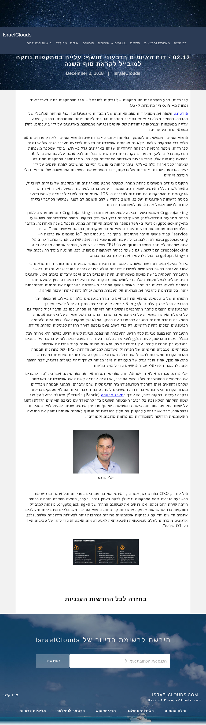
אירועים (103, 43)
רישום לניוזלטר (39, 43)
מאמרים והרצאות (157, 43)
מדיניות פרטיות (33, 711)
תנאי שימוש (106, 711)
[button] (122, 43)
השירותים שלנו (140, 711)
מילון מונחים (176, 711)
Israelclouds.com (175, 695)
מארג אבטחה (112, 395)
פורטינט (181, 113)
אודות (74, 43)
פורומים (88, 43)
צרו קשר (10, 695)
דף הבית (180, 43)
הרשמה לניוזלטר (71, 711)
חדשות (135, 43)
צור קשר (61, 43)
